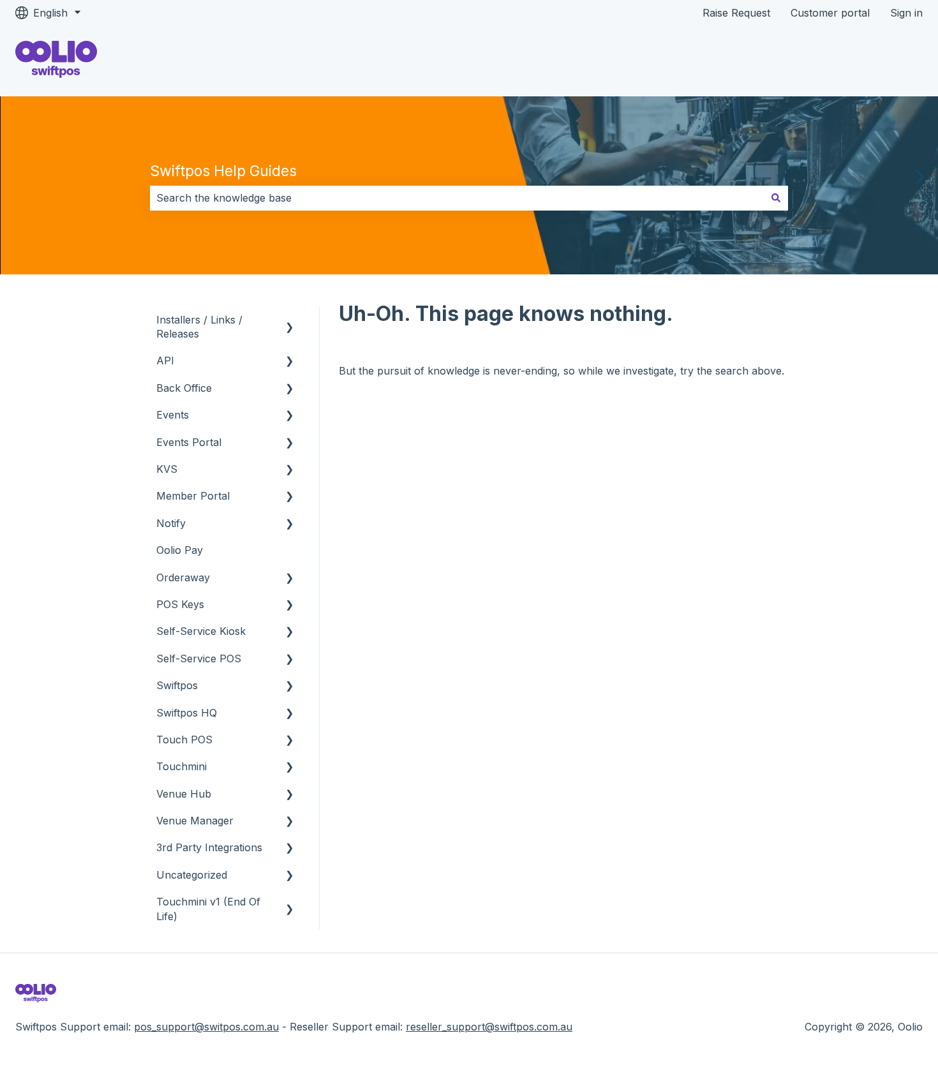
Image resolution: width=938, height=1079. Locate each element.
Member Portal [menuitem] (193, 495)
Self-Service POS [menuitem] (198, 658)
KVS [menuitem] (166, 469)
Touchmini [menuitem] (181, 766)
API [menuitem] (165, 360)
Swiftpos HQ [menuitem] (186, 712)
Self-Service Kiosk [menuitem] (201, 631)
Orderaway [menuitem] (183, 577)
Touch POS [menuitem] (184, 739)
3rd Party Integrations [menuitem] (209, 847)
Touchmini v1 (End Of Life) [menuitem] (208, 908)
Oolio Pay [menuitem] (179, 550)
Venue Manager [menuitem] (195, 820)
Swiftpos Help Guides (223, 171)
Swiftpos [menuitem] (177, 685)
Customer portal (830, 12)
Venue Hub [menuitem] (183, 793)
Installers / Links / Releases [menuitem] (199, 326)
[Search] (776, 198)
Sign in (906, 12)
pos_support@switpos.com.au (206, 1026)
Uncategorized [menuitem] (191, 874)
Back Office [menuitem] (184, 388)
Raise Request (736, 12)
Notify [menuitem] (171, 523)
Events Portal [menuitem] (188, 442)
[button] (289, 321)
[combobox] (457, 198)
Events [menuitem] (172, 414)
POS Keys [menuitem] (180, 604)
